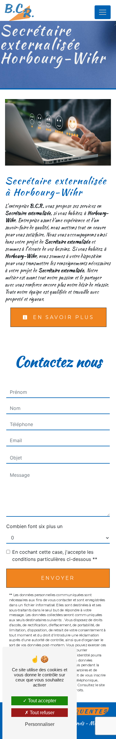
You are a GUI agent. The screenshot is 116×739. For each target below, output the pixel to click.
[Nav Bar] (103, 12)
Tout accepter (41, 700)
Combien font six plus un (34, 526)
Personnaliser (39, 724)
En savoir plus (62, 317)
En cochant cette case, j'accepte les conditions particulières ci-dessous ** (54, 555)
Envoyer (58, 578)
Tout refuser (41, 712)
